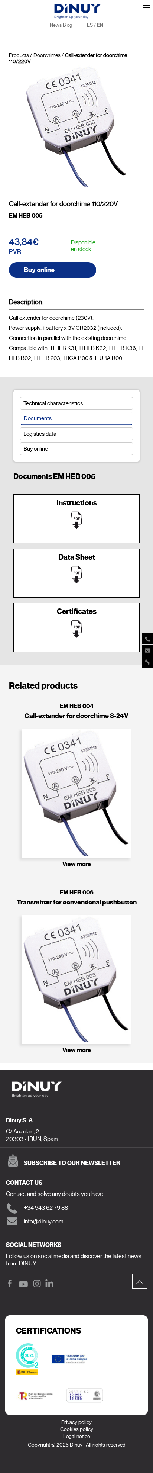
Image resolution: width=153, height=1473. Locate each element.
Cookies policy (76, 1429)
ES (90, 25)
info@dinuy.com (44, 1221)
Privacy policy (76, 1422)
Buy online (39, 270)
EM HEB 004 (77, 706)
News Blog (61, 25)
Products (19, 55)
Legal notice (76, 1436)
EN (100, 25)
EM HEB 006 (77, 892)
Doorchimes (47, 55)
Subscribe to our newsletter (72, 1163)
